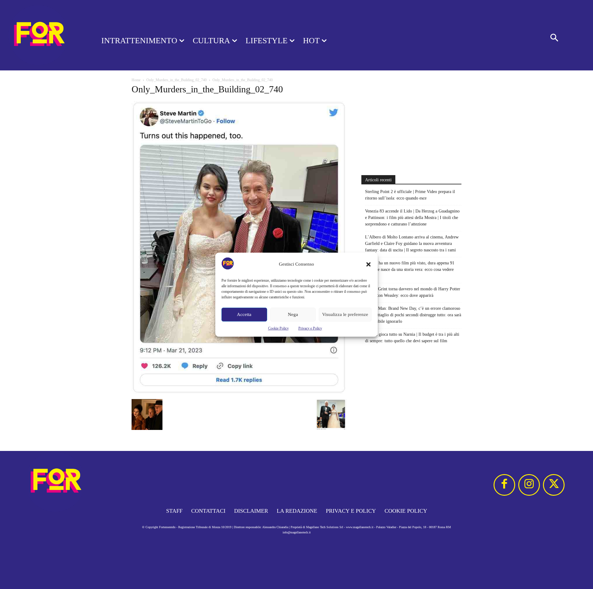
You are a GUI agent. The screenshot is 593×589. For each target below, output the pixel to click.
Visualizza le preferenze (345, 314)
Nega (293, 314)
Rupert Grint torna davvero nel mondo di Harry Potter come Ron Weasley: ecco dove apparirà (412, 292)
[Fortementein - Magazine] (42, 35)
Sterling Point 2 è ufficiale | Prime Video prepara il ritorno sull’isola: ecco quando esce (410, 194)
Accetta (244, 314)
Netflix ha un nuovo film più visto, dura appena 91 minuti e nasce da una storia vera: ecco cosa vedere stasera (409, 269)
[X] (554, 485)
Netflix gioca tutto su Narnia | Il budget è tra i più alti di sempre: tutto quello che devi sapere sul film (412, 337)
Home (136, 80)
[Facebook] (504, 485)
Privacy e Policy (310, 328)
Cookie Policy (278, 328)
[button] (368, 264)
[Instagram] (529, 485)
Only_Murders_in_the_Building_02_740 (176, 80)
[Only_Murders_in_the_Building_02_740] (239, 392)
